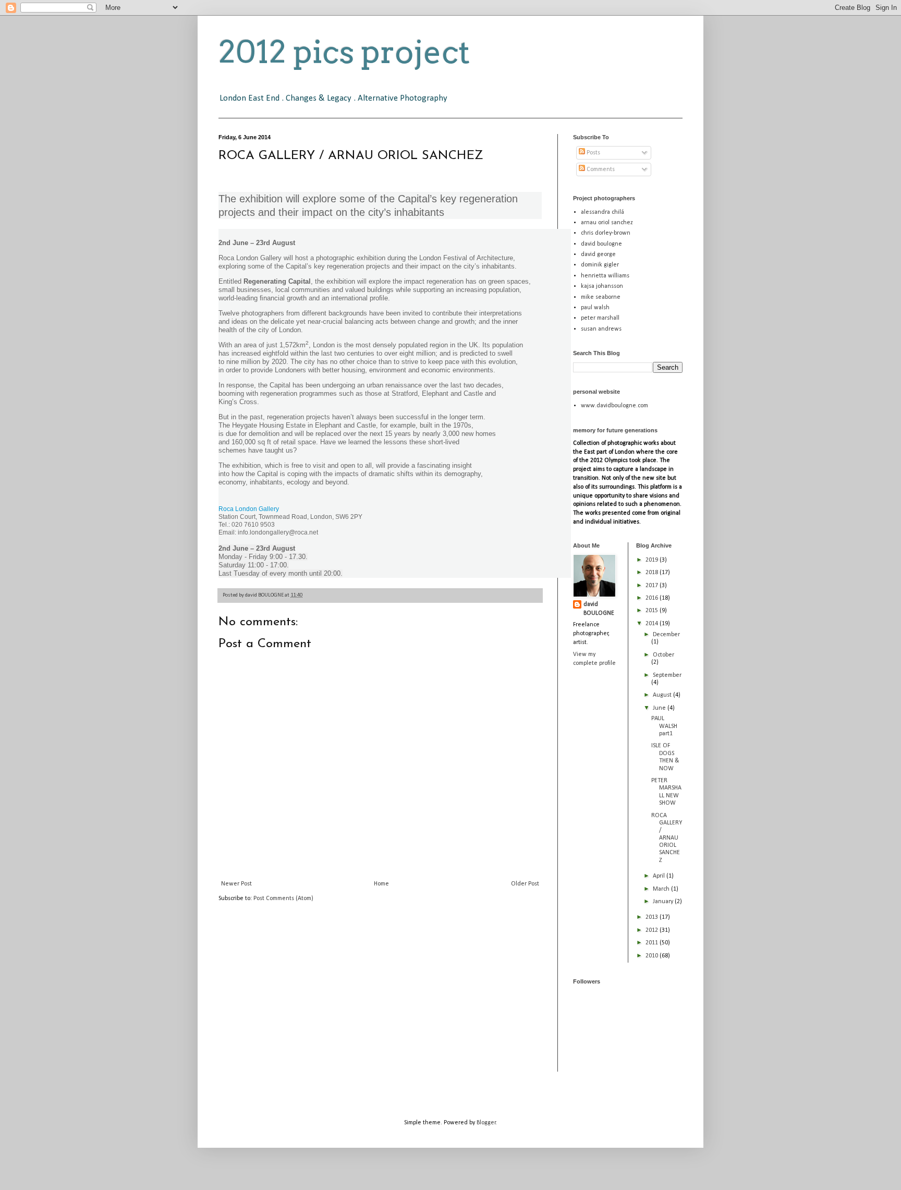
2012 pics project (344, 52)
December (666, 635)
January (664, 901)
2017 (653, 585)
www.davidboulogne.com (614, 406)
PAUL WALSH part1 (664, 726)
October (663, 655)
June (660, 708)
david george (598, 254)
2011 (653, 943)
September (667, 675)
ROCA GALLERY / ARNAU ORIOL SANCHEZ (666, 838)
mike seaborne (600, 297)
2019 (653, 560)
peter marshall (600, 318)
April (659, 876)
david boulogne (601, 244)
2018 (653, 572)
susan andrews (601, 329)
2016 (653, 598)
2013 (653, 917)
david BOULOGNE (598, 608)
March (662, 889)
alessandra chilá (602, 212)
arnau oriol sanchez (607, 223)
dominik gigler (600, 265)
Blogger (486, 1123)
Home (381, 884)
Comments (600, 169)
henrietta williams (605, 276)
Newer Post (236, 884)
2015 (653, 611)
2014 (653, 624)
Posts (592, 153)
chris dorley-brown (605, 233)
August (663, 695)
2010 (653, 956)
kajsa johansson (602, 286)
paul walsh (595, 308)
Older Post (525, 884)
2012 (653, 930)
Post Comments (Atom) (283, 898)
